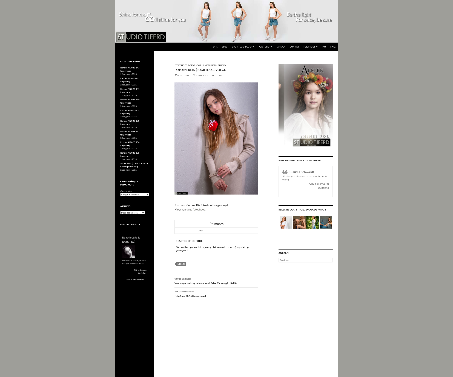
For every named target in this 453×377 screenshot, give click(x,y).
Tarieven (281, 47)
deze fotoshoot (196, 209)
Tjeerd (218, 75)
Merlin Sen (211, 65)
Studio (222, 65)
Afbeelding (183, 75)
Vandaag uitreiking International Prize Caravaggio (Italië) (205, 281)
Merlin (181, 264)
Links (333, 47)
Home (214, 47)
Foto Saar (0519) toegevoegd (190, 293)
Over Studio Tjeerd (241, 47)
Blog (224, 47)
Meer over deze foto (134, 279)
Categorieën (126, 191)
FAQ (324, 47)
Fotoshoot (309, 47)
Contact (294, 47)
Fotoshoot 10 (196, 65)
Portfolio (264, 47)
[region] (226, 21)
